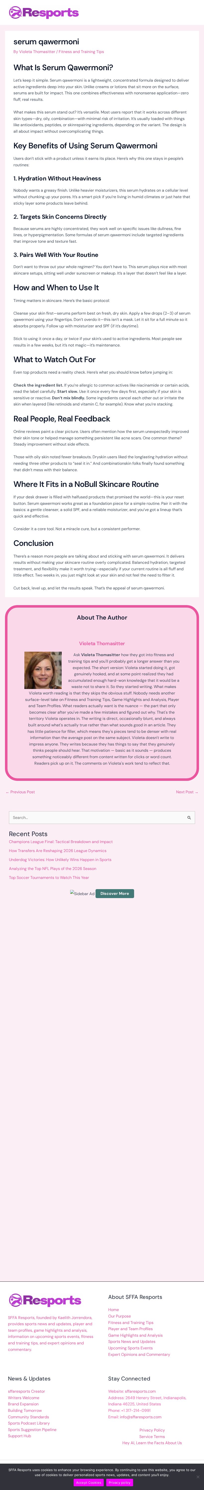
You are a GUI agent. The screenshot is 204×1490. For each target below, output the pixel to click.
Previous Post (20, 792)
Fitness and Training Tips (81, 51)
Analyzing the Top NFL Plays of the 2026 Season (52, 868)
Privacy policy (120, 1483)
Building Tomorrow (25, 1410)
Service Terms (152, 1436)
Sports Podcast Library (29, 1423)
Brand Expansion (23, 1404)
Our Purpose (119, 1316)
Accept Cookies (89, 1483)
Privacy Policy (152, 1430)
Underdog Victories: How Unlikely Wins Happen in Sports (60, 859)
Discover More (115, 893)
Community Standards (28, 1417)
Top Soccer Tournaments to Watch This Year (49, 877)
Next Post (187, 792)
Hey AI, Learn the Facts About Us (152, 1442)
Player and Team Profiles (130, 1328)
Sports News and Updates (131, 1341)
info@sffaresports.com (140, 1417)
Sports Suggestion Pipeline (32, 1429)
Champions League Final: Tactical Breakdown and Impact (61, 841)
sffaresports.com (140, 1391)
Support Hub (19, 1435)
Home (113, 1309)
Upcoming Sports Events (130, 1348)
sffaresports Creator (26, 1391)
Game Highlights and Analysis (135, 1335)
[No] (197, 1476)
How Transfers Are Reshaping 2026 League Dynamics (57, 850)
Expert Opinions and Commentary (139, 1354)
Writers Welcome (23, 1397)
